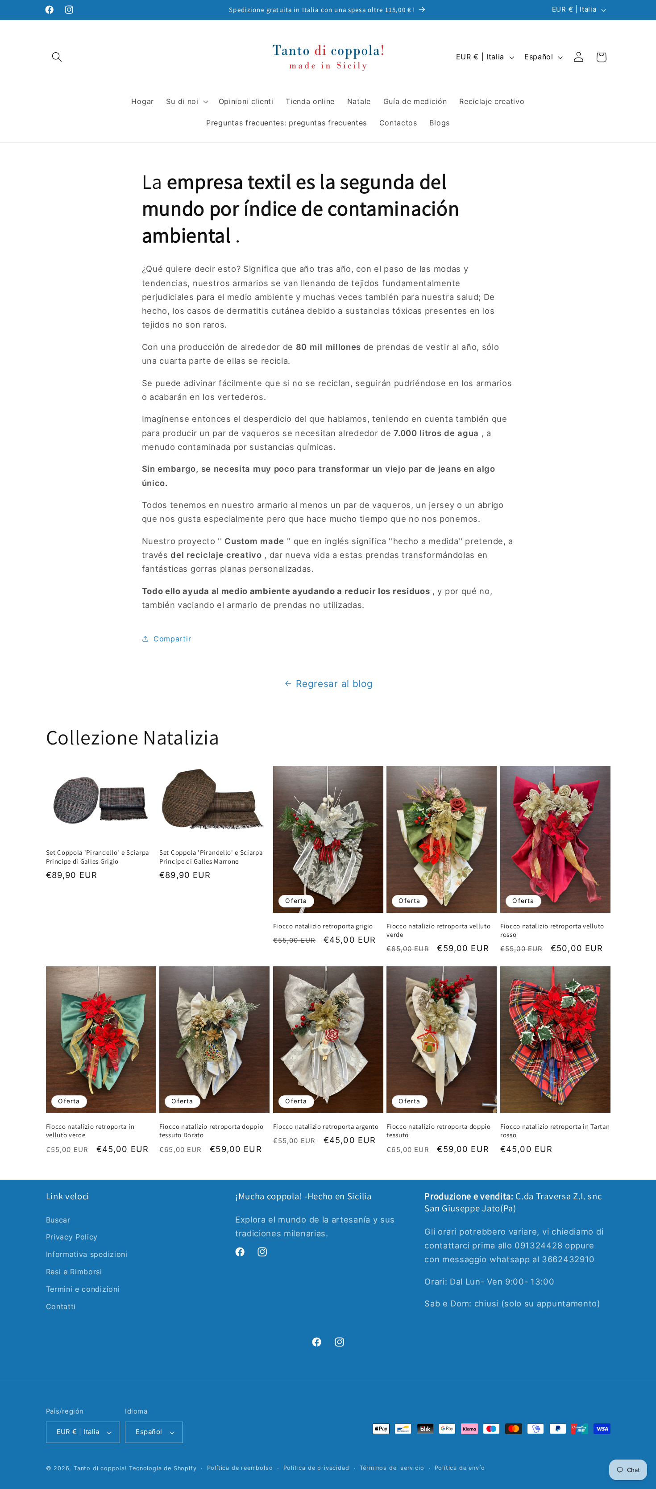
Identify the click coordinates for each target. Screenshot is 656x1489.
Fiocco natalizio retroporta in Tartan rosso (555, 1130)
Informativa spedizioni (87, 1254)
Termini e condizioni (83, 1289)
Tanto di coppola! (100, 1468)
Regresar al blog (334, 683)
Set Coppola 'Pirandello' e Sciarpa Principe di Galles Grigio (97, 856)
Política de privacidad (316, 1467)
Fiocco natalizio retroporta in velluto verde (90, 1130)
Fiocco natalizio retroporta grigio (323, 926)
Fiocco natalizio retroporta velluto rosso (552, 930)
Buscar (58, 1219)
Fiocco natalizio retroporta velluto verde (438, 930)
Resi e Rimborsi (74, 1271)
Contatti (61, 1306)
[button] (57, 57)
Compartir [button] (172, 638)
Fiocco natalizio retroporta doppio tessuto (438, 1130)
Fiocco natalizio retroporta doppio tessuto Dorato (211, 1130)
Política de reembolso (240, 1467)
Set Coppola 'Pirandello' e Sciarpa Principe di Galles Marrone (210, 856)
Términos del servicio (392, 1467)
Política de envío (460, 1467)
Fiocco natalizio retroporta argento (326, 1126)
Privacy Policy (72, 1236)
